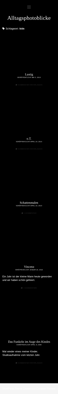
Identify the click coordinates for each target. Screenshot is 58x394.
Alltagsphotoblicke (29, 18)
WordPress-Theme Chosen (16, 388)
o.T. (29, 115)
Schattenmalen (29, 179)
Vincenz (29, 243)
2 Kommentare (30, 288)
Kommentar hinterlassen (30, 85)
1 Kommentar (30, 213)
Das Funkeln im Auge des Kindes (29, 318)
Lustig (29, 51)
